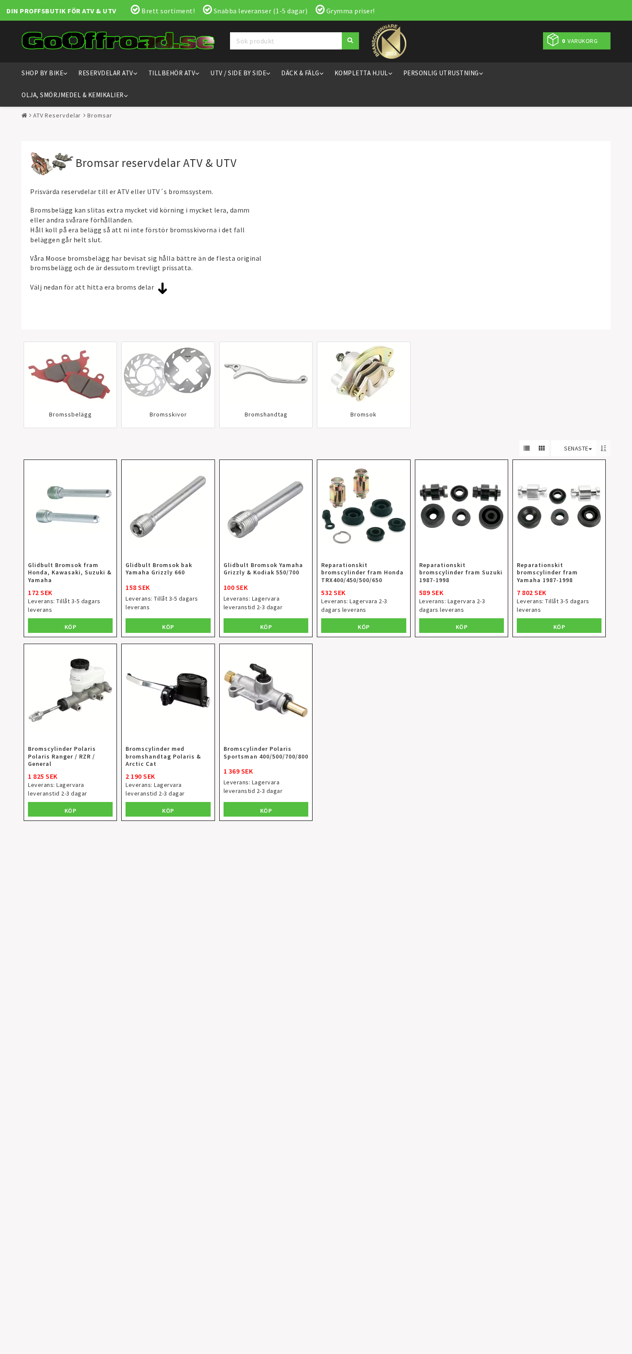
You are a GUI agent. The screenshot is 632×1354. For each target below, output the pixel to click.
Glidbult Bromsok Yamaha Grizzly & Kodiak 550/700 (263, 569)
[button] (577, 40)
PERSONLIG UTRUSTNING (441, 73)
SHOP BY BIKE (42, 73)
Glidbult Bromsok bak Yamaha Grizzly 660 (159, 569)
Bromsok (363, 414)
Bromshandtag (266, 414)
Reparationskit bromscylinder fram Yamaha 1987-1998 (547, 572)
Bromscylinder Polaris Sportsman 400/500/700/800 (266, 752)
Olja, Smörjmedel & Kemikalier (72, 95)
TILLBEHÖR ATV (172, 73)
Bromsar (99, 115)
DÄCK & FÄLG (300, 73)
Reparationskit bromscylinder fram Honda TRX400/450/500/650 (362, 572)
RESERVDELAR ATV (105, 73)
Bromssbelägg (70, 414)
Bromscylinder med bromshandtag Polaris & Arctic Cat (163, 756)
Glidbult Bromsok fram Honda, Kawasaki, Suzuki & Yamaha (70, 572)
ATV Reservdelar (57, 115)
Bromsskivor (168, 414)
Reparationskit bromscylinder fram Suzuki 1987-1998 (461, 572)
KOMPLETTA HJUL (361, 73)
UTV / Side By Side (238, 73)
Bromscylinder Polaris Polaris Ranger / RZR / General (62, 756)
